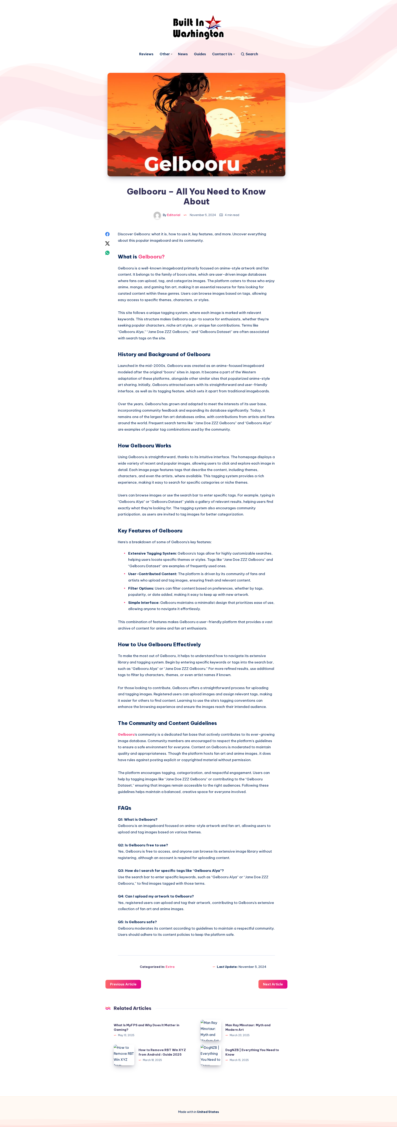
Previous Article (123, 984)
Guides (200, 54)
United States (208, 1112)
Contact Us (222, 54)
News (183, 54)
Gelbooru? (151, 257)
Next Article (273, 984)
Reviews (146, 54)
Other (165, 54)
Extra (170, 967)
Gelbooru (126, 734)
